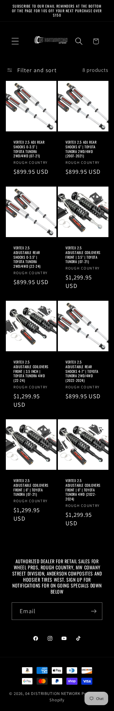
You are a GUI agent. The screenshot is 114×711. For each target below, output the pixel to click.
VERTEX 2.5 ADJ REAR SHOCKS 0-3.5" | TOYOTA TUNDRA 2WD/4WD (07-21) (28, 149)
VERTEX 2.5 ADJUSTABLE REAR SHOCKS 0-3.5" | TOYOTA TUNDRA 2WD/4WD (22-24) (27, 257)
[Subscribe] (93, 611)
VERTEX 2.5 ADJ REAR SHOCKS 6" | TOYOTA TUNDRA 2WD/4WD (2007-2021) (80, 149)
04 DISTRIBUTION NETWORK (52, 693)
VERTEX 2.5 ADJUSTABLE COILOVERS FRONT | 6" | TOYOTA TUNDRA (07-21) (31, 488)
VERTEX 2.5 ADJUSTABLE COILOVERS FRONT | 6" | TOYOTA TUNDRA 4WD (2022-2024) (83, 490)
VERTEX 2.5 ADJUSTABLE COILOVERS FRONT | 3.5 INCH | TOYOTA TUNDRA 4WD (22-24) (31, 371)
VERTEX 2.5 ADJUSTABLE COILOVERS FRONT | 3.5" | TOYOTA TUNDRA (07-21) (83, 255)
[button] (15, 41)
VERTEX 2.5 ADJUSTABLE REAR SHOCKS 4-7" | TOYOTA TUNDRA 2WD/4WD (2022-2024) (82, 371)
